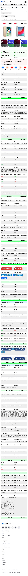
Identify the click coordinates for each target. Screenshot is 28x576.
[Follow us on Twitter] (6, 527)
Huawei (3, 552)
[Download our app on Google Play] (15, 527)
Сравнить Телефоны (6, 543)
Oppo (3, 556)
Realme (3, 560)
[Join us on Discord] (19, 527)
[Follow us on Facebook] (3, 527)
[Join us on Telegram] (9, 527)
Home (3, 533)
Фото (3, 69)
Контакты (18, 569)
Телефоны (15, 4)
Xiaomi (3, 564)
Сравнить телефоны (6, 535)
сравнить (23, 4)
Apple (3, 549)
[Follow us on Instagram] (12, 527)
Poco (3, 558)
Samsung (4, 562)
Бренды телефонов (6, 547)
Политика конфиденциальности (9, 569)
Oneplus (3, 554)
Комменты (7, 69)
